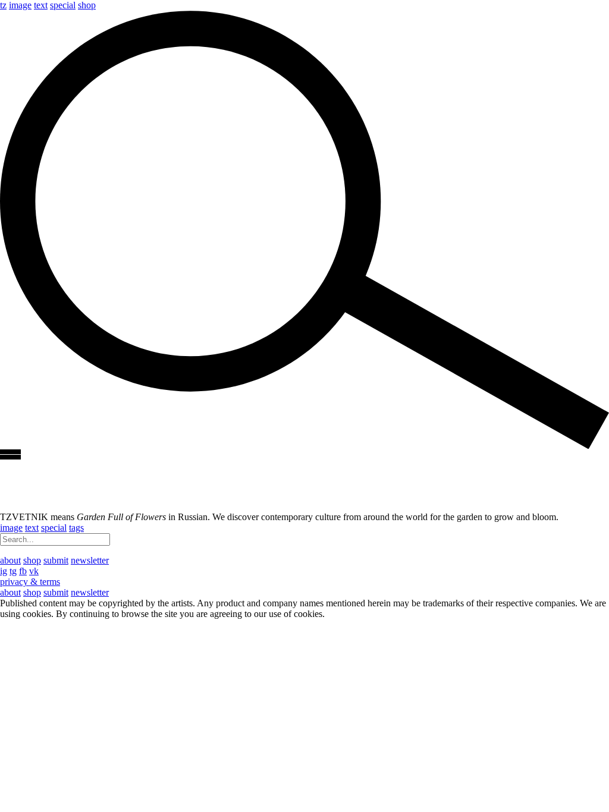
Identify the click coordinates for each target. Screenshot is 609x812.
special (63, 5)
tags (76, 528)
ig (3, 571)
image (20, 5)
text (41, 5)
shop (87, 5)
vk (34, 571)
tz (3, 5)
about (10, 560)
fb (23, 571)
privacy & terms (30, 582)
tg (13, 571)
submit (55, 560)
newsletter (90, 560)
